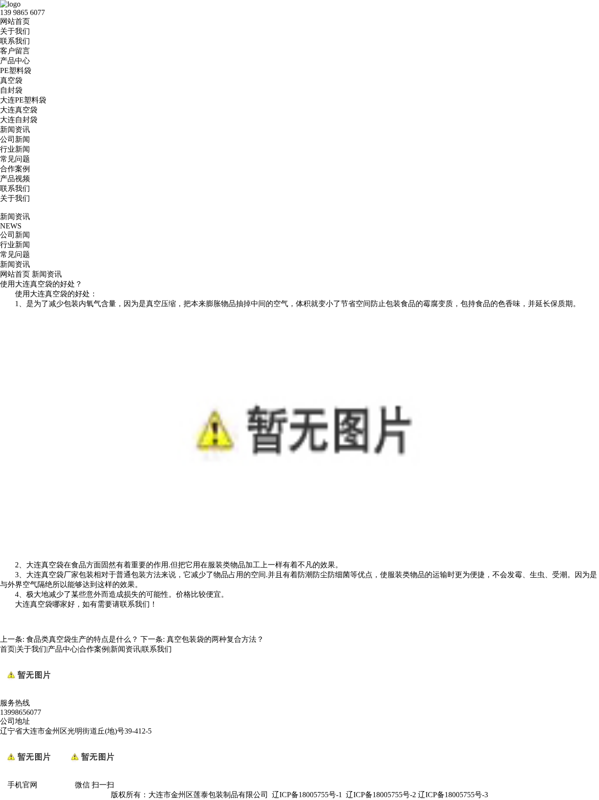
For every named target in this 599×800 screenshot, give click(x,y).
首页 (7, 649)
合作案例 (15, 169)
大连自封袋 (18, 120)
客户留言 (15, 51)
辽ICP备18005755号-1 (307, 795)
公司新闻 (15, 139)
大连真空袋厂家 (52, 575)
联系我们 (15, 41)
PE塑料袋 (15, 70)
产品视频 (15, 179)
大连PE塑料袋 (23, 100)
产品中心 (15, 61)
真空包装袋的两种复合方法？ (215, 639)
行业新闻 (15, 149)
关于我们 (15, 31)
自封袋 (11, 90)
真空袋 (11, 80)
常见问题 (15, 159)
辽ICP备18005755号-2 (381, 795)
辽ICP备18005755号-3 (453, 795)
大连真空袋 (18, 110)
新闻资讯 (15, 129)
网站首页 (15, 21)
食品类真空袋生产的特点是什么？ (82, 639)
